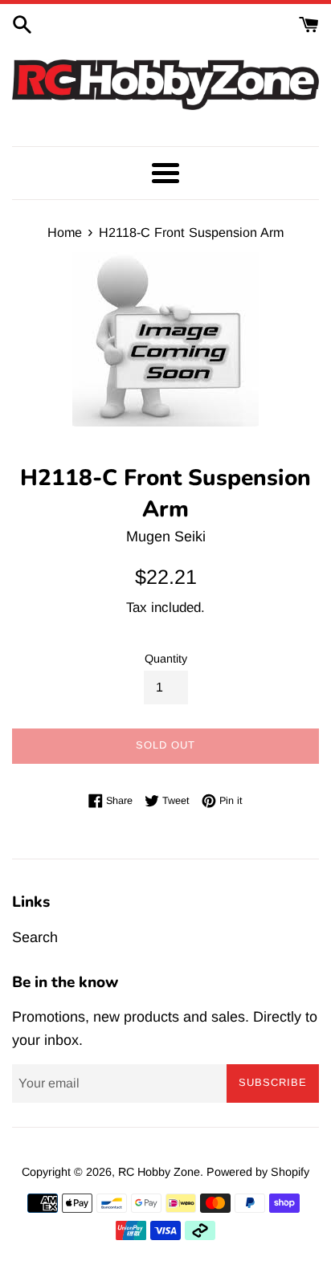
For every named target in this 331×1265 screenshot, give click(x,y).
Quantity (166, 658)
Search (35, 937)
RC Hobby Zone (159, 1171)
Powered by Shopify (257, 1171)
